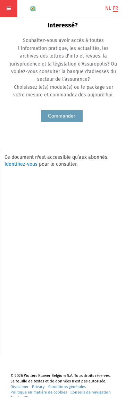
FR (115, 8)
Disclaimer (19, 387)
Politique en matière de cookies (38, 392)
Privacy (38, 387)
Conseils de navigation (90, 392)
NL (108, 8)
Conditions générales (67, 387)
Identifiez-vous (21, 164)
